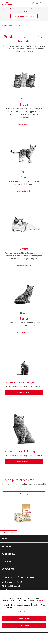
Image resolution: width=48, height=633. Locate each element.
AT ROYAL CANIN (9, 569)
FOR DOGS (6, 546)
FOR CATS (6, 539)
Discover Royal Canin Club (22, 16)
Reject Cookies (24, 625)
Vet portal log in (27, 577)
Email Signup (10, 577)
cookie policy (40, 600)
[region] (24, 610)
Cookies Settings (8, 533)
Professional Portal (13, 582)
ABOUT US (6, 561)
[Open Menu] (45, 3)
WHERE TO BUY (8, 554)
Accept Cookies (24, 618)
